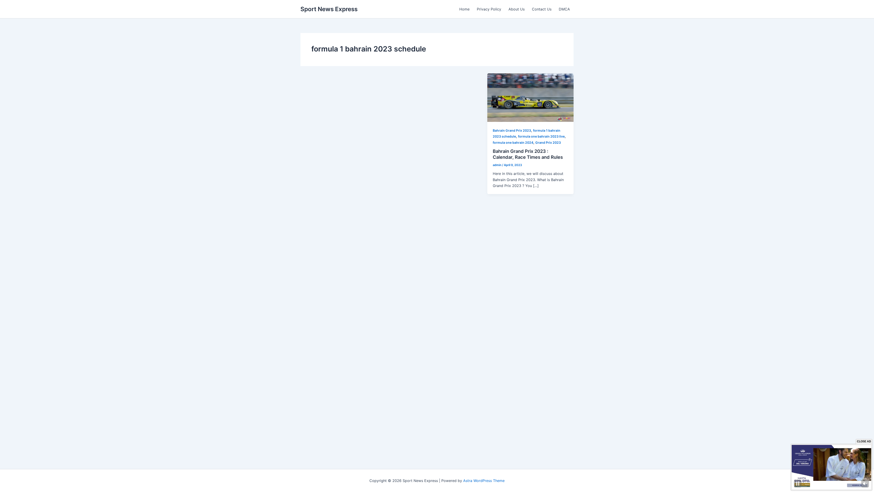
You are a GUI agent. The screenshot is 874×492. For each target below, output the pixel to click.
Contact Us (541, 9)
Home (464, 9)
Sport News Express (329, 9)
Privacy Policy (489, 9)
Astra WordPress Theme (484, 480)
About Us (516, 9)
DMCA (564, 9)
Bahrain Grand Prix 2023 (512, 130)
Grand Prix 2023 (548, 142)
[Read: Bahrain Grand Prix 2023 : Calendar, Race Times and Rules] (530, 97)
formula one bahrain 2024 (513, 142)
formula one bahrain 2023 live (541, 136)
